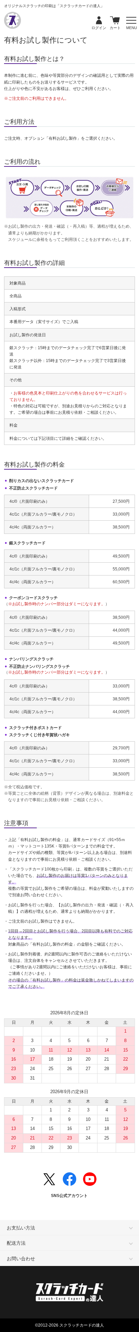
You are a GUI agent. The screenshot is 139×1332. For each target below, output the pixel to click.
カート (115, 20)
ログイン (98, 20)
